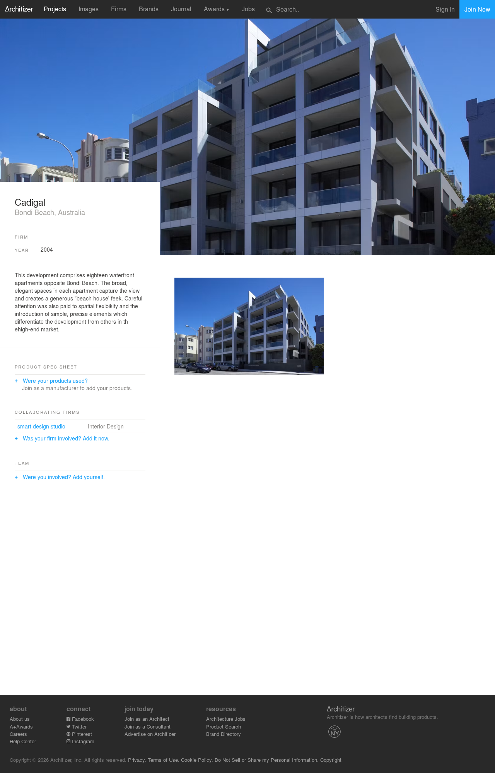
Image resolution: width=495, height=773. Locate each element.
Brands (149, 8)
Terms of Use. (163, 759)
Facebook (82, 718)
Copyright (330, 759)
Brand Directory (223, 733)
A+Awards (21, 726)
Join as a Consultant (148, 726)
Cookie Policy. (197, 759)
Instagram (82, 741)
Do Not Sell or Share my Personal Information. (267, 759)
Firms (118, 8)
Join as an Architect (147, 718)
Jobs (248, 8)
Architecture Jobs (226, 718)
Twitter (78, 726)
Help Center (23, 741)
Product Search (223, 726)
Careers (18, 733)
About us (20, 718)
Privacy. (137, 759)
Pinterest (81, 733)
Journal (181, 8)
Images (89, 8)
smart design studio (41, 426)
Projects (55, 8)
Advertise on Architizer (150, 733)
